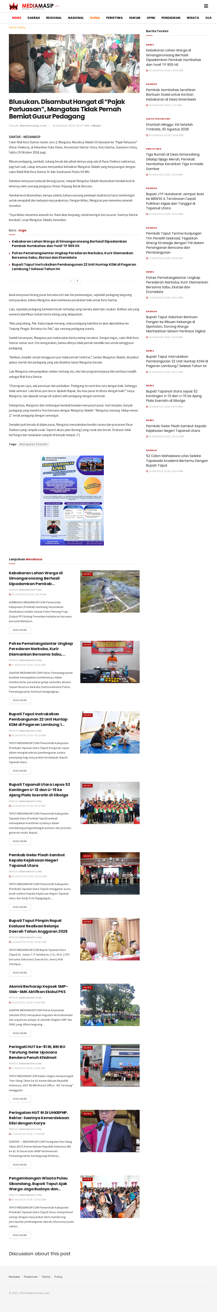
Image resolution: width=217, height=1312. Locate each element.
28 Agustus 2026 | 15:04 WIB (165, 214)
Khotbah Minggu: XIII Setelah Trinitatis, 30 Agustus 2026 (169, 127)
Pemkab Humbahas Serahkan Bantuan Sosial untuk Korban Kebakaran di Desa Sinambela (171, 94)
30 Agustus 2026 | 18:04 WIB (28, 594)
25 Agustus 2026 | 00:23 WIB (29, 876)
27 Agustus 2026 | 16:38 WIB (165, 258)
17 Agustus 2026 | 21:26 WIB (28, 1068)
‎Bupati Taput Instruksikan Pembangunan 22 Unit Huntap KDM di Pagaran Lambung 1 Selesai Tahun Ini (38, 722)
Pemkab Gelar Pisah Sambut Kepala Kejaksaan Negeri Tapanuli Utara (37, 860)
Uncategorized (158, 118)
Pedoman (31, 1277)
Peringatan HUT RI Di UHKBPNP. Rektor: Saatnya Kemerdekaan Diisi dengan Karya (39, 1118)
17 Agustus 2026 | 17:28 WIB (28, 1134)
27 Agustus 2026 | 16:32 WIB (28, 665)
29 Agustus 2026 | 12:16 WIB (165, 174)
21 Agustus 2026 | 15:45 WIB (28, 1002)
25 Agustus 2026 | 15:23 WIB (28, 735)
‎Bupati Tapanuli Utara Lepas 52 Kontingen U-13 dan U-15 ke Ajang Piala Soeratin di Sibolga (39, 790)
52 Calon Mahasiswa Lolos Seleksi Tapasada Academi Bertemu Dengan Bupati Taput (177, 460)
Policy (58, 1277)
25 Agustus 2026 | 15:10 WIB (28, 806)
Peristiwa (153, 149)
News (22, 27)
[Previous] (71, 281)
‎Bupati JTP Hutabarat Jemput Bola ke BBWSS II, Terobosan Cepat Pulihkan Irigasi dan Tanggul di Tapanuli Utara (175, 201)
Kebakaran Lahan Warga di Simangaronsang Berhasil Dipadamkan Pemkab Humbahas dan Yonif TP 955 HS (69, 243)
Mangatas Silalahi (33, 444)
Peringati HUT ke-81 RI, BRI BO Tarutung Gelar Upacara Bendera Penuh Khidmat (37, 1052)
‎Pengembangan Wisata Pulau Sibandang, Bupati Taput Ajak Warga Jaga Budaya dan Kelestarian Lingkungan (38, 1186)
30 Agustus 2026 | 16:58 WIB (165, 135)
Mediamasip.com (33, 126)
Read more (20, 630)
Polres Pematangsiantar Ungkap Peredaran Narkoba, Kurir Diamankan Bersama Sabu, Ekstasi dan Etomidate (72, 255)
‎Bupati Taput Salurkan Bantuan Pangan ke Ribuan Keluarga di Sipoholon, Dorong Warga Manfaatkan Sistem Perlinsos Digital (175, 324)
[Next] (77, 281)
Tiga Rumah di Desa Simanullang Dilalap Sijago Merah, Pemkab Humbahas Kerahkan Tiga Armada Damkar (174, 161)
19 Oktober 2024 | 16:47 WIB (71, 126)
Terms (46, 1277)
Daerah (151, 84)
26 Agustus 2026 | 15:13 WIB (165, 337)
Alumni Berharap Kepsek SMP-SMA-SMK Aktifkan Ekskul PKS (38, 989)
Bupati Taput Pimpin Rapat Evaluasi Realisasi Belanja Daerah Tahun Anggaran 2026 (38, 926)
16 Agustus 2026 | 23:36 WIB (28, 1199)
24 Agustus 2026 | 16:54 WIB (165, 471)
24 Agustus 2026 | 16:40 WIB (28, 942)
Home (13, 27)
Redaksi (14, 1277)
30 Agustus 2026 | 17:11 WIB (164, 105)
